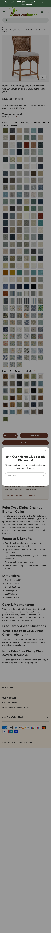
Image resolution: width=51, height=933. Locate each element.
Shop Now (37, 3)
